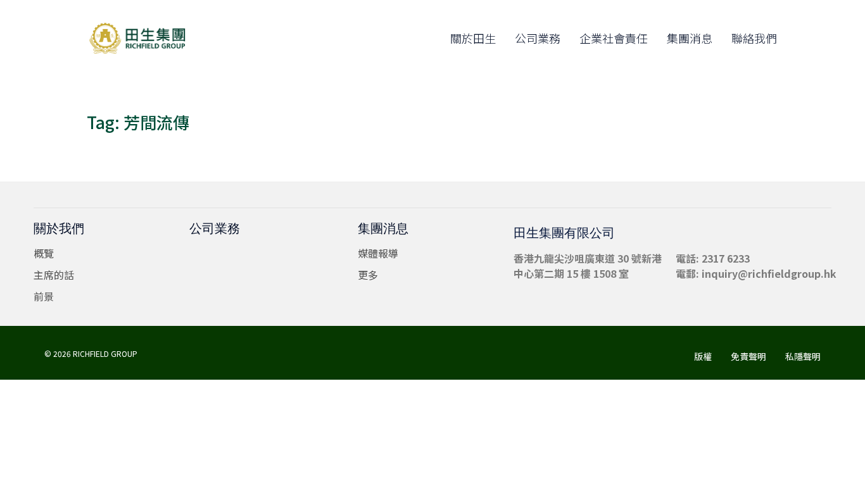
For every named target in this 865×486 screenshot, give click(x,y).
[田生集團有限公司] (144, 38)
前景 (44, 296)
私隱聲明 (803, 356)
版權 (703, 356)
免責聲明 (748, 356)
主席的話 (54, 274)
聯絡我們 (754, 38)
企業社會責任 (613, 38)
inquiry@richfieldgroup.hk (769, 273)
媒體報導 (378, 253)
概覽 (44, 253)
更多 (368, 274)
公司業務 (537, 38)
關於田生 (473, 38)
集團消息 (689, 38)
